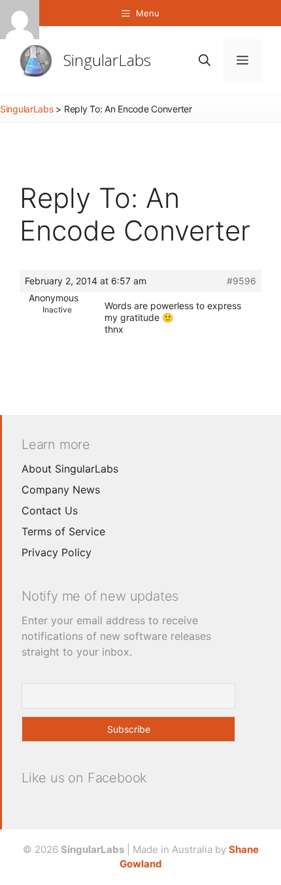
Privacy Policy (56, 552)
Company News (61, 489)
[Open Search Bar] (204, 60)
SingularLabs (107, 60)
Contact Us (50, 510)
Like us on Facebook (84, 778)
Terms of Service (63, 531)
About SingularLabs (70, 468)
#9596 (241, 280)
